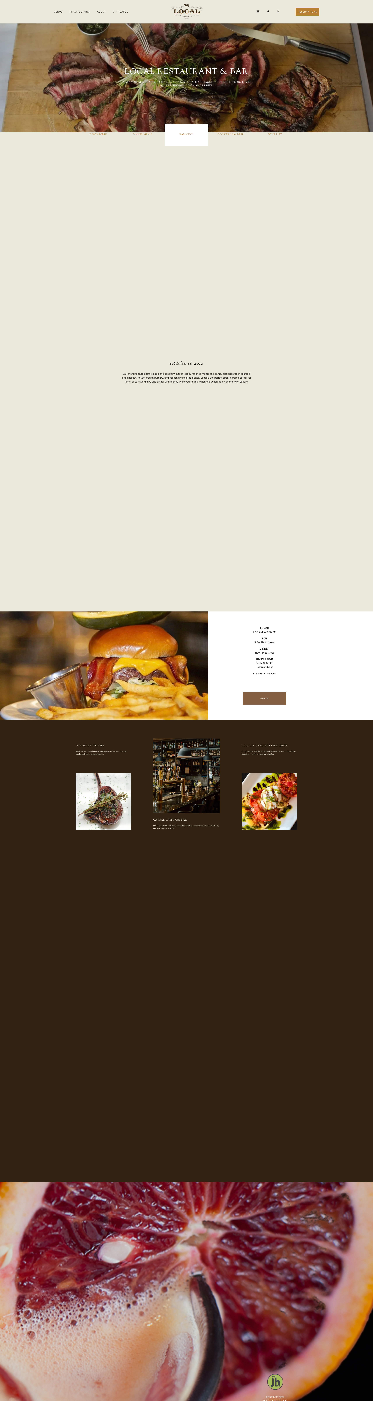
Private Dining (80, 11)
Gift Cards (120, 11)
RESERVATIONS (307, 11)
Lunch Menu (98, 134)
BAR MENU (187, 134)
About (101, 11)
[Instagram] (258, 11)
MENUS (264, 698)
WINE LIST (275, 134)
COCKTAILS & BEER (231, 134)
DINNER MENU (142, 134)
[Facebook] (268, 11)
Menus (58, 11)
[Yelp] (278, 11)
